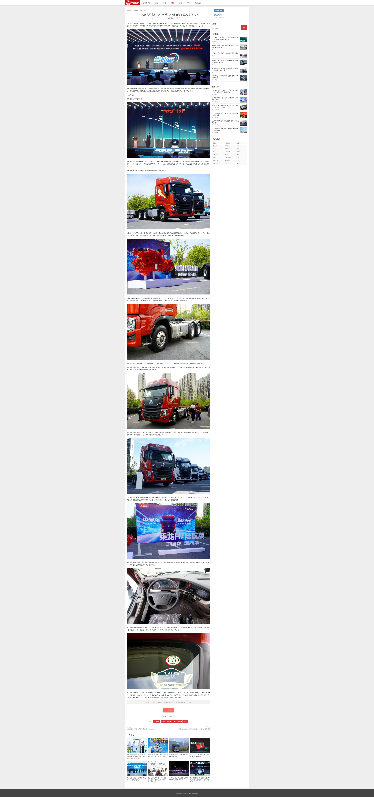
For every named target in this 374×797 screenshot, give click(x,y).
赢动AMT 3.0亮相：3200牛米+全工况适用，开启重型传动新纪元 (158, 755)
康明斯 (180, 721)
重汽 (214, 143)
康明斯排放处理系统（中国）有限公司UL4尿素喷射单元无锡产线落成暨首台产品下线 (136, 756)
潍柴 (238, 154)
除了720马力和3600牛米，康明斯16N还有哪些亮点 (199, 755)
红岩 (226, 163)
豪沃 (214, 151)
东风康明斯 (156, 721)
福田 (238, 149)
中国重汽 (227, 143)
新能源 (215, 146)
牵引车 (227, 149)
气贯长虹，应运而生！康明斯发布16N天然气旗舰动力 (136, 779)
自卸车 (238, 151)
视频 (188, 3)
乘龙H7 (163, 721)
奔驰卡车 (215, 163)
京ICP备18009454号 (192, 793)
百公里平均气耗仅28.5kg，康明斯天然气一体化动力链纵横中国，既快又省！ (157, 780)
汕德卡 (238, 146)
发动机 (227, 154)
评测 (164, 3)
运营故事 (198, 3)
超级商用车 (132, 2)
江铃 (238, 160)
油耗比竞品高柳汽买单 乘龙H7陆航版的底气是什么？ (168, 14)
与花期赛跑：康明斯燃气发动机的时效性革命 (178, 755)
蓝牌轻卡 (215, 154)
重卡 (172, 3)
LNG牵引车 (228, 157)
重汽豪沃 (227, 160)
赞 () (169, 710)
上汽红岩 (227, 151)
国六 (175, 721)
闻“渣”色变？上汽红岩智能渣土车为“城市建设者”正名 (194, 729)
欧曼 (238, 143)
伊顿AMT (169, 721)
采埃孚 (238, 163)
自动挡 (185, 721)
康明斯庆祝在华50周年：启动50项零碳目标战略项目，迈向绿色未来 (200, 780)
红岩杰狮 (215, 160)
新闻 (156, 3)
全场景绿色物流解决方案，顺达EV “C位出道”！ (141, 729)
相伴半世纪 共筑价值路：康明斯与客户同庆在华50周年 (178, 779)
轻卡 (180, 3)
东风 (238, 157)
